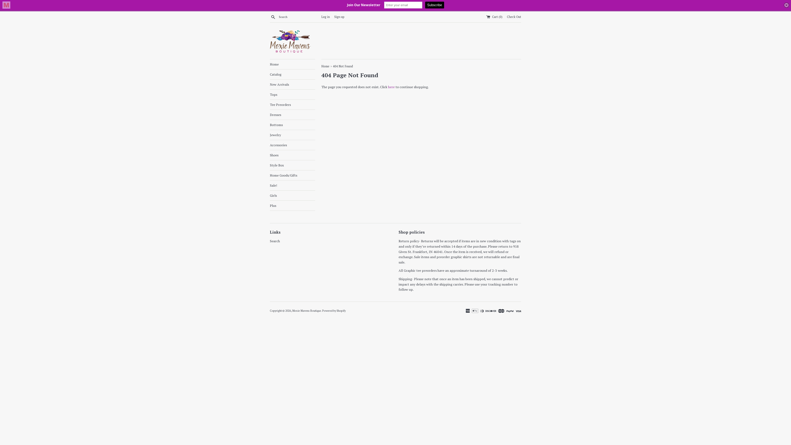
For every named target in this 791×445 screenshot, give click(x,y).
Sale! (273, 185)
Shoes (274, 155)
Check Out (514, 17)
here (391, 87)
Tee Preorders (280, 104)
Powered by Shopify (334, 311)
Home (274, 64)
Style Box (277, 165)
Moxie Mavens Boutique (306, 311)
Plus (273, 205)
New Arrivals (279, 84)
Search (275, 241)
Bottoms (276, 125)
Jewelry (275, 135)
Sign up (339, 17)
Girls (273, 195)
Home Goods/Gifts (283, 175)
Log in (325, 17)
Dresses (275, 114)
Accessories (278, 145)
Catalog (275, 74)
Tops (273, 94)
